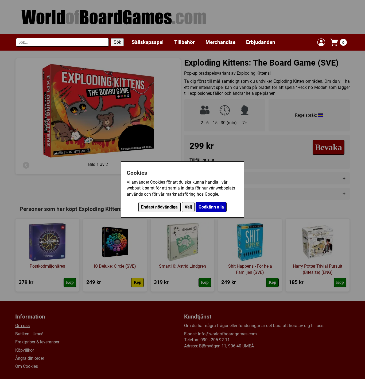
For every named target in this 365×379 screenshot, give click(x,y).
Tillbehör (184, 42)
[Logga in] (321, 42)
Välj (188, 207)
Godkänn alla (211, 207)
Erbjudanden (260, 42)
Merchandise (220, 42)
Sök (117, 42)
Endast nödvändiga (159, 207)
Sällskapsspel (148, 42)
